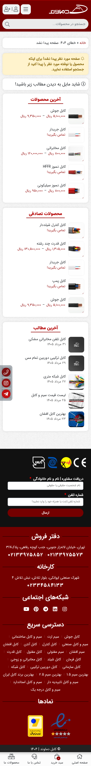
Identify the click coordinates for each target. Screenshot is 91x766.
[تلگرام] (6, 394)
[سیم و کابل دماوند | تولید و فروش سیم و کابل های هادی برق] (68, 9)
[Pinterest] (35, 609)
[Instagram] (64, 609)
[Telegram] (45, 609)
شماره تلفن (75, 495)
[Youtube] (26, 609)
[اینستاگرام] (6, 383)
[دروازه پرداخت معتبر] (35, 725)
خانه (83, 43)
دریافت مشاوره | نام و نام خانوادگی (57, 479)
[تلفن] (6, 372)
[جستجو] (7, 24)
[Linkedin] (55, 609)
